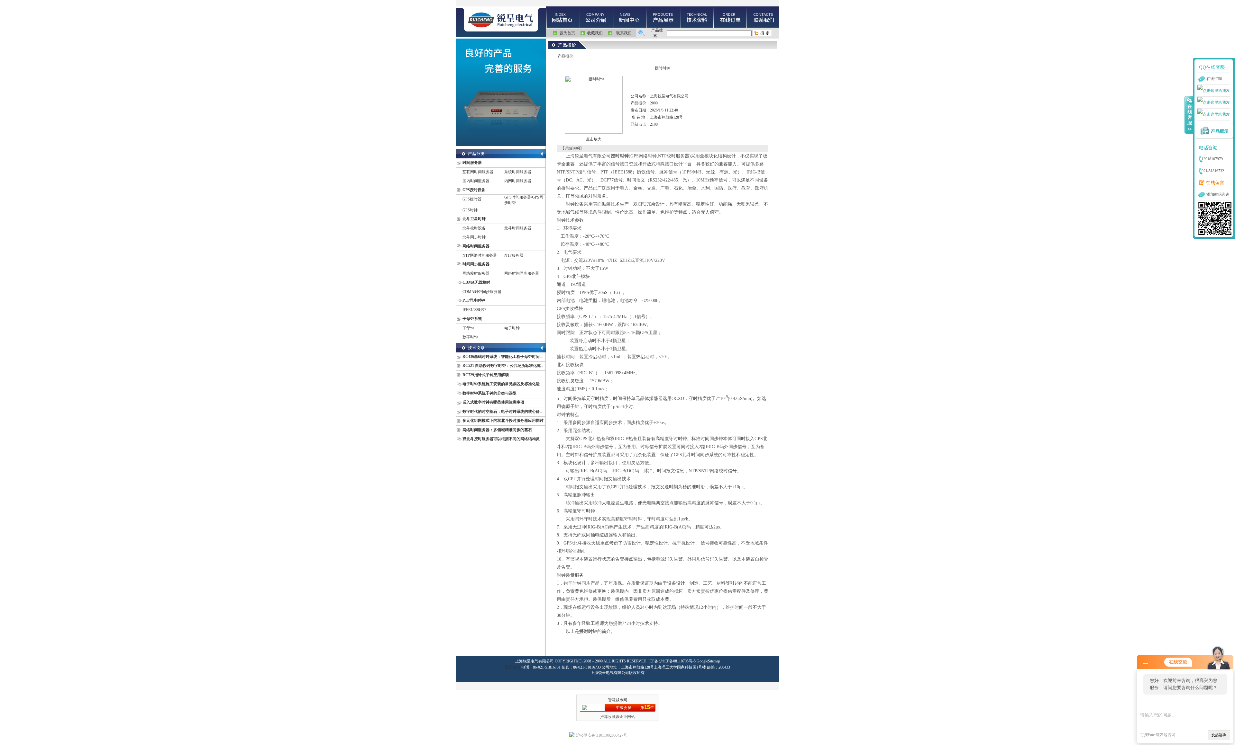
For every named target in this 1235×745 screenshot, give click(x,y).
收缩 (1189, 115)
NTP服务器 (513, 255)
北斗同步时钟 (474, 237)
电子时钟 (512, 328)
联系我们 (624, 33)
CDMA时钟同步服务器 (481, 291)
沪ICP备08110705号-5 (677, 661)
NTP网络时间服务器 (479, 255)
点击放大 (593, 139)
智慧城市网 (617, 700)
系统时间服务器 (517, 172)
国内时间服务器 (475, 181)
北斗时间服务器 (517, 228)
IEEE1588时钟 (474, 309)
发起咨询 (1219, 735)
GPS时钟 (470, 210)
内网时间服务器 (517, 181)
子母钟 (468, 328)
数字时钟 (470, 337)
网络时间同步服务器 (521, 273)
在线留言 (1210, 183)
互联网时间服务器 (477, 172)
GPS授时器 (471, 199)
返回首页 (512, 667)
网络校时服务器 (475, 273)
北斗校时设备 (474, 228)
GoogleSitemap (708, 661)
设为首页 (567, 33)
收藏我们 (595, 33)
